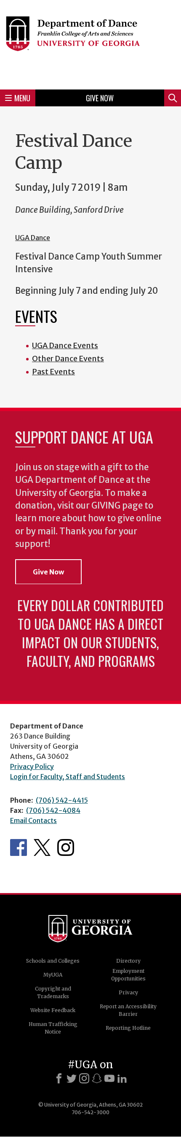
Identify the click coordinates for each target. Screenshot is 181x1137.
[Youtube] (109, 1078)
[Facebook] (59, 1078)
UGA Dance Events (65, 345)
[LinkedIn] (122, 1078)
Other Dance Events (68, 358)
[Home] (90, 43)
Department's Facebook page (18, 847)
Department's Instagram (65, 847)
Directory (128, 961)
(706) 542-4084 (53, 810)
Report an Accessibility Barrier (128, 1010)
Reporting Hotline (128, 1028)
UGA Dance (32, 237)
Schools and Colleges (53, 961)
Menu (22, 97)
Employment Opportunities (128, 975)
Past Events (53, 371)
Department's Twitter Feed (42, 847)
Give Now (100, 97)
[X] (72, 1078)
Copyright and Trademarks (53, 992)
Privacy (128, 992)
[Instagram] (84, 1078)
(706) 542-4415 (62, 800)
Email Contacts (33, 820)
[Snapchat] (97, 1078)
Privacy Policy (32, 766)
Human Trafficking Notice (53, 1028)
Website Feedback (52, 1010)
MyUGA (52, 975)
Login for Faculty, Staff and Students (67, 776)
